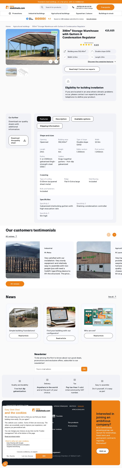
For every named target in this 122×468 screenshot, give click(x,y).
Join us (102, 451)
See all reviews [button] (91, 19)
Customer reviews (55, 429)
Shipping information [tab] (49, 126)
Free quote (105, 7)
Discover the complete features (100, 62)
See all (111, 297)
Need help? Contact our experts (82, 69)
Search (42, 7)
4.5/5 (96, 45)
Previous (50, 61)
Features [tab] (44, 119)
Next (56, 61)
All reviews (10, 236)
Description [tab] (61, 119)
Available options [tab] (82, 119)
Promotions (72, 426)
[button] (114, 235)
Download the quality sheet (15, 140)
